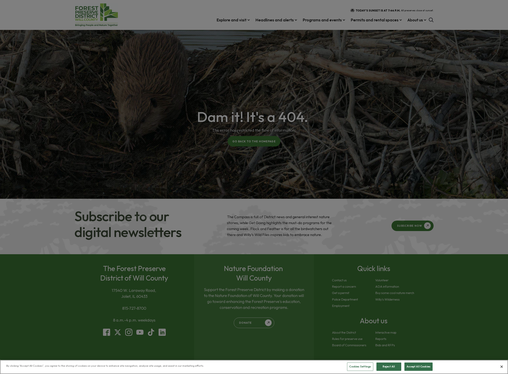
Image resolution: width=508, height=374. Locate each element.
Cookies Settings (360, 366)
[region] (254, 367)
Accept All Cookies (418, 366)
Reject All (389, 366)
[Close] (501, 366)
